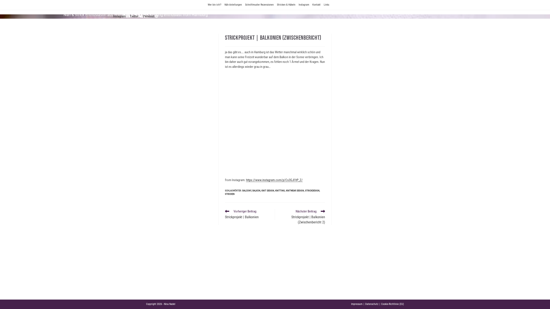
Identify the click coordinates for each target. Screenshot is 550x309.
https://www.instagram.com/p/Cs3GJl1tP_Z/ (274, 180)
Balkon (256, 190)
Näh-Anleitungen (233, 4)
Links (326, 4)
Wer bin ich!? (214, 4)
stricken (230, 194)
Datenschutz (371, 304)
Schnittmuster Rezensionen (259, 4)
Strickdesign (312, 190)
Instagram (304, 4)
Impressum (356, 304)
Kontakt (316, 4)
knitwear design (295, 190)
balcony (246, 190)
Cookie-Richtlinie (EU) (392, 304)
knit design (267, 190)
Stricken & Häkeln (286, 4)
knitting (280, 190)
